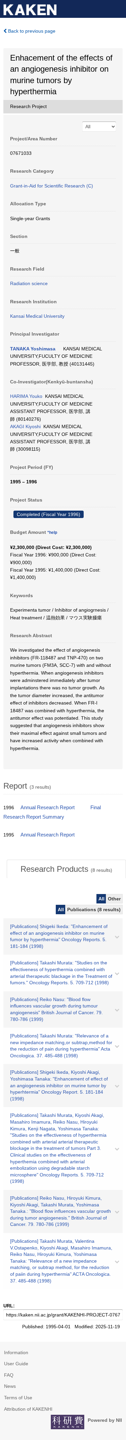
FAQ (8, 1375)
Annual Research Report (47, 807)
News (10, 1386)
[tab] (66, 869)
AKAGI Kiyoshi (25, 426)
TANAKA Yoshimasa (32, 348)
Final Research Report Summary (52, 812)
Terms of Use (18, 1397)
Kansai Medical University (37, 316)
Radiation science (29, 283)
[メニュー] (118, 8)
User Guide (16, 1363)
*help (52, 532)
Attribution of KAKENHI (28, 1409)
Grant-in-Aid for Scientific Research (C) (51, 185)
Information (16, 1352)
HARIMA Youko (26, 396)
